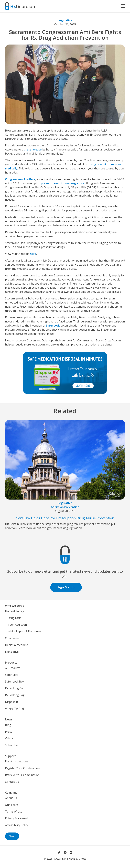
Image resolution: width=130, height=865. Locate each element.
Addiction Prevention (65, 507)
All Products (12, 668)
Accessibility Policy (16, 825)
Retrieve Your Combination (22, 775)
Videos (9, 738)
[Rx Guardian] (20, 6)
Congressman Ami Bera (20, 179)
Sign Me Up (66, 587)
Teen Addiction (17, 624)
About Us (11, 798)
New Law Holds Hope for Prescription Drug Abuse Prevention (65, 518)
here (33, 254)
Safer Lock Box (14, 681)
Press (8, 731)
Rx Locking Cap (14, 688)
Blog (8, 725)
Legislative (65, 20)
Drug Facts (14, 618)
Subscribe (11, 745)
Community (12, 638)
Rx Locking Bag (15, 695)
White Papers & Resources (24, 631)
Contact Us (12, 782)
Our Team (11, 805)
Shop (12, 836)
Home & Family (14, 611)
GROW (82, 858)
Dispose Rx (12, 702)
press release (33, 149)
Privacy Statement (16, 818)
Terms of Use (13, 811)
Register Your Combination (22, 768)
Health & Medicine (16, 645)
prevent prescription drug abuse (62, 183)
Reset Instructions (16, 761)
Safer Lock (53, 325)
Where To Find (14, 708)
